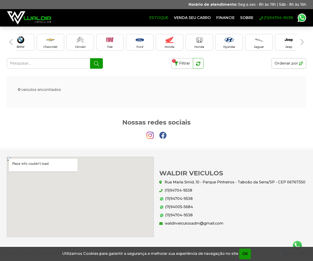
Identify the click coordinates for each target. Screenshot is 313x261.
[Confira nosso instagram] (150, 133)
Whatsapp (301, 17)
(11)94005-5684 (178, 207)
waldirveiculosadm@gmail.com (193, 223)
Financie (225, 18)
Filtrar (181, 62)
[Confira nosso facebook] (163, 133)
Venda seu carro (192, 18)
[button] (11, 42)
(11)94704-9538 (178, 190)
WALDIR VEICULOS (29, 18)
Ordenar (286, 63)
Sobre (246, 18)
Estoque (158, 18)
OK (245, 254)
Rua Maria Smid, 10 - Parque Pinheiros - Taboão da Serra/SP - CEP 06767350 (234, 182)
